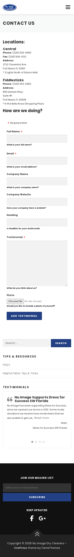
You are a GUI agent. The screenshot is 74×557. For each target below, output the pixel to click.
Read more (41, 418)
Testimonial (15, 237)
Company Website (19, 194)
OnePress (20, 548)
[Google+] (42, 518)
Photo (10, 295)
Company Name (17, 174)
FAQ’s (6, 365)
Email (10, 153)
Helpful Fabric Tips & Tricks (20, 373)
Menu (68, 7)
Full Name (13, 131)
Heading (12, 215)
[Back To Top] (37, 534)
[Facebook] (32, 518)
